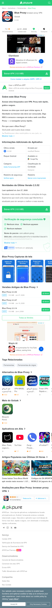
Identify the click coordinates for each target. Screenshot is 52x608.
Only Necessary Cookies (38, 604)
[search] (49, 3)
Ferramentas (21, 8)
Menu (4, 8)
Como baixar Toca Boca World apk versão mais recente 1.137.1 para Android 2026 (16, 480)
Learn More (13, 599)
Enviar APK (6, 567)
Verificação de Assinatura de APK (14, 542)
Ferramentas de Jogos (27, 365)
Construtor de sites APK (11, 563)
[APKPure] (26, 2)
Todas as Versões (26, 317)
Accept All (13, 604)
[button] (34, 30)
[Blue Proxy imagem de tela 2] (37, 271)
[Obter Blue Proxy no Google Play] (33, 159)
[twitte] (11, 527)
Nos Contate (6, 584)
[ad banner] (26, 49)
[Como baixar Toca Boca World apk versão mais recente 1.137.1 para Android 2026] (16, 468)
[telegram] (3, 527)
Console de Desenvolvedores (12, 560)
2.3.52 (9, 151)
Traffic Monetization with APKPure (14, 571)
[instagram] (7, 527)
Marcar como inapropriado (37, 178)
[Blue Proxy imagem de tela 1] (22, 271)
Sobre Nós (6, 581)
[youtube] (15, 527)
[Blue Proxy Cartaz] (8, 271)
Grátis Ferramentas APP (12, 167)
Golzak (17, 16)
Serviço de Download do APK (13, 546)
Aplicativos (11, 8)
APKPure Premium (9, 550)
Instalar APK (6, 539)
